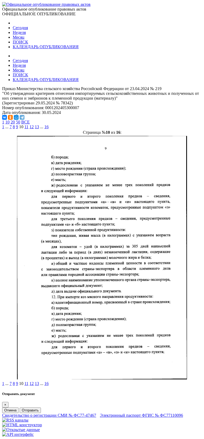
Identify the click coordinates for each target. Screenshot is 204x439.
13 (37, 127)
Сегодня (20, 27)
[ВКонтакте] (4, 117)
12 (31, 127)
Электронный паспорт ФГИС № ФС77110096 (141, 415)
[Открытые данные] (21, 429)
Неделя (19, 32)
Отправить (30, 410)
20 (13, 122)
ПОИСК (20, 42)
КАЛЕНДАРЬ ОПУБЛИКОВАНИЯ (46, 47)
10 (7, 122)
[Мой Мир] (16, 117)
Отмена (10, 410)
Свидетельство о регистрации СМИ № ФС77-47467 (49, 415)
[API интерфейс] (18, 434)
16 (46, 127)
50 (18, 122)
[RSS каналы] (15, 420)
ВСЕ (25, 122)
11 (26, 127)
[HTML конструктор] (22, 425)
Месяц (18, 37)
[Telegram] (22, 117)
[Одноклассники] (10, 117)
